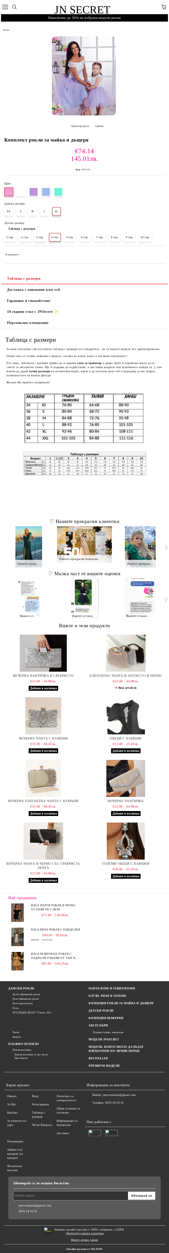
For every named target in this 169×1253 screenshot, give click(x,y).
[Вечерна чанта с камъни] (43, 715)
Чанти (16, 1032)
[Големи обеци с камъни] (126, 841)
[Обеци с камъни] (126, 715)
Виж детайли (127, 687)
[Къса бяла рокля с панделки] (17, 937)
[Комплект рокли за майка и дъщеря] (84, 75)
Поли (16, 1008)
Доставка (63, 1133)
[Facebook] (92, 1111)
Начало (6, 30)
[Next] (165, 547)
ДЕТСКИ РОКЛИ (101, 1010)
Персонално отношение (27, 323)
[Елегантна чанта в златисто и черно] (126, 653)
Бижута (17, 1036)
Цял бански (21, 1058)
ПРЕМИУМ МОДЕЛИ (104, 1065)
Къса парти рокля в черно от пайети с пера (53, 907)
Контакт (12, 1112)
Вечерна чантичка (126, 801)
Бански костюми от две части (31, 1054)
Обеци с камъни (126, 738)
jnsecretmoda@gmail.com (119, 1095)
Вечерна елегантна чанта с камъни (43, 801)
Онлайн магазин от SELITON (84, 1249)
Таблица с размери (21, 228)
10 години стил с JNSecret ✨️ (33, 311)
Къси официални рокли (26, 998)
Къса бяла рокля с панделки (55, 929)
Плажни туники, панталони (108, 1032)
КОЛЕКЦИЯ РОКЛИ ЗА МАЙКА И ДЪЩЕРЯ (121, 1003)
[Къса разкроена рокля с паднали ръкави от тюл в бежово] (17, 961)
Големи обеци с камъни (125, 863)
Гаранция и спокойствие (28, 301)
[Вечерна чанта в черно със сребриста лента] (43, 841)
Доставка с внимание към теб (33, 289)
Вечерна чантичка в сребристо (43, 675)
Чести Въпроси (42, 1125)
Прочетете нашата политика (85, 1233)
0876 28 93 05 (114, 1102)
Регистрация (40, 1104)
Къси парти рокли (23, 1003)
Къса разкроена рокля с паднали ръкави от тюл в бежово (53, 956)
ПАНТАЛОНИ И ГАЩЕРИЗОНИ (112, 988)
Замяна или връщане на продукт (15, 1153)
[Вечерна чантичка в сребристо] (43, 653)
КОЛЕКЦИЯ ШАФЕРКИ (106, 1018)
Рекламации (15, 1141)
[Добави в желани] (159, 252)
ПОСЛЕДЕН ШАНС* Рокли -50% (32, 1012)
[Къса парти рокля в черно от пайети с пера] (17, 912)
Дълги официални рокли (26, 994)
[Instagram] (101, 1111)
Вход (35, 1096)
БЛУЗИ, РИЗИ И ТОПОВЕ (107, 995)
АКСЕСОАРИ (98, 1025)
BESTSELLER (98, 1058)
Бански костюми (22, 1049)
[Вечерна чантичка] (126, 778)
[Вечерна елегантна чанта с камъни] (43, 778)
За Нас (11, 1104)
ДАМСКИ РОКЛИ (21, 988)
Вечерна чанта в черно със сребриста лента (43, 865)
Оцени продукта (80, 126)
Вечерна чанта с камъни (43, 738)
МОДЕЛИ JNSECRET (104, 1039)
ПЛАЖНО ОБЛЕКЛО (23, 1044)
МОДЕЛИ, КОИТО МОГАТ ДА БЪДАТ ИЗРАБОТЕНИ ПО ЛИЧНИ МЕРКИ (116, 1048)
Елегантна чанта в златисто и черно (126, 675)
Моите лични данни (84, 1239)
